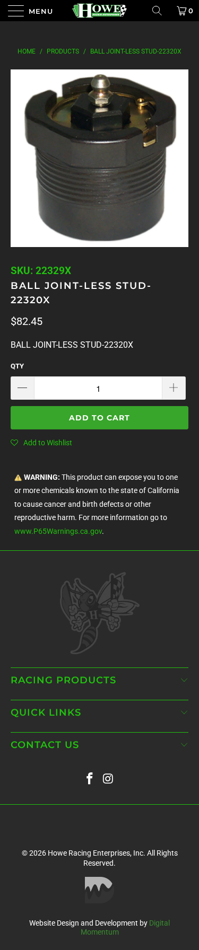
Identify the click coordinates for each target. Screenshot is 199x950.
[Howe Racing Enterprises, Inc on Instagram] (108, 779)
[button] (41, 442)
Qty (17, 366)
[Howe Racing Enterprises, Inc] (100, 10)
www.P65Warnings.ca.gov (58, 531)
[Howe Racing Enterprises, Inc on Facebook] (90, 779)
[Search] (160, 10)
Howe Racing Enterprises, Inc (95, 853)
